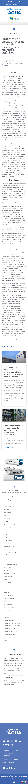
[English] (22, 782)
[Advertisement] (14, 704)
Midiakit (15, 4)
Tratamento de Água (7, 776)
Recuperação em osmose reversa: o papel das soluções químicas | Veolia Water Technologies (13, 430)
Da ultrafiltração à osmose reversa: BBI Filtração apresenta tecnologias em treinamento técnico (14, 682)
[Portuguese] (24, 782)
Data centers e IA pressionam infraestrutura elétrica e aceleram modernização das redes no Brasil (13, 372)
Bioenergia (11, 61)
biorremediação (15, 63)
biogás (9, 63)
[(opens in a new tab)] (14, 18)
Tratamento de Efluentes (19, 61)
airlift (6, 63)
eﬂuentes (21, 63)
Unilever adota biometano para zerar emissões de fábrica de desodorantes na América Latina (13, 675)
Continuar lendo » (8, 404)
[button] (1, 18)
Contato (20, 4)
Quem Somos (9, 4)
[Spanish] (26, 782)
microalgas (5, 65)
